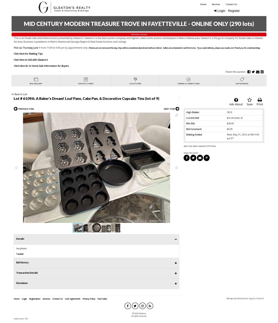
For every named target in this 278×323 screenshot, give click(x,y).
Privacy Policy (89, 298)
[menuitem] (203, 4)
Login (221, 11)
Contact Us (231, 4)
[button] (176, 115)
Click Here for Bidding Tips (28, 53)
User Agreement (72, 298)
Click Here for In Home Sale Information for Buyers (41, 65)
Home (203, 4)
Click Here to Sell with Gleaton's (31, 59)
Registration (34, 298)
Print (260, 104)
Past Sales (102, 298)
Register (234, 11)
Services (216, 4)
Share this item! (191, 153)
